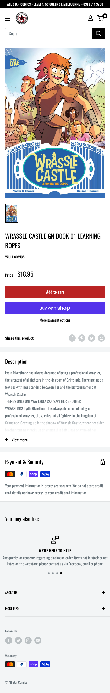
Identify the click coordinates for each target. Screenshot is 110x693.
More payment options (55, 320)
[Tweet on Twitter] (91, 338)
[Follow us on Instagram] (28, 640)
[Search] (98, 33)
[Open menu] (7, 19)
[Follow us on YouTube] (37, 640)
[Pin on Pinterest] (81, 338)
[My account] (90, 18)
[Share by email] (101, 338)
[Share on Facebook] (72, 338)
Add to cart (55, 292)
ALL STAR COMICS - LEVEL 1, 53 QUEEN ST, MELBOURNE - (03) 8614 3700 (55, 4)
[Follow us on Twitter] (18, 640)
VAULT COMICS (15, 256)
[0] (100, 18)
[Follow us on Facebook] (8, 640)
